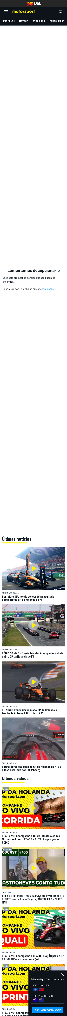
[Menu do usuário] (60, 12)
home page (48, 288)
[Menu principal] (5, 11)
